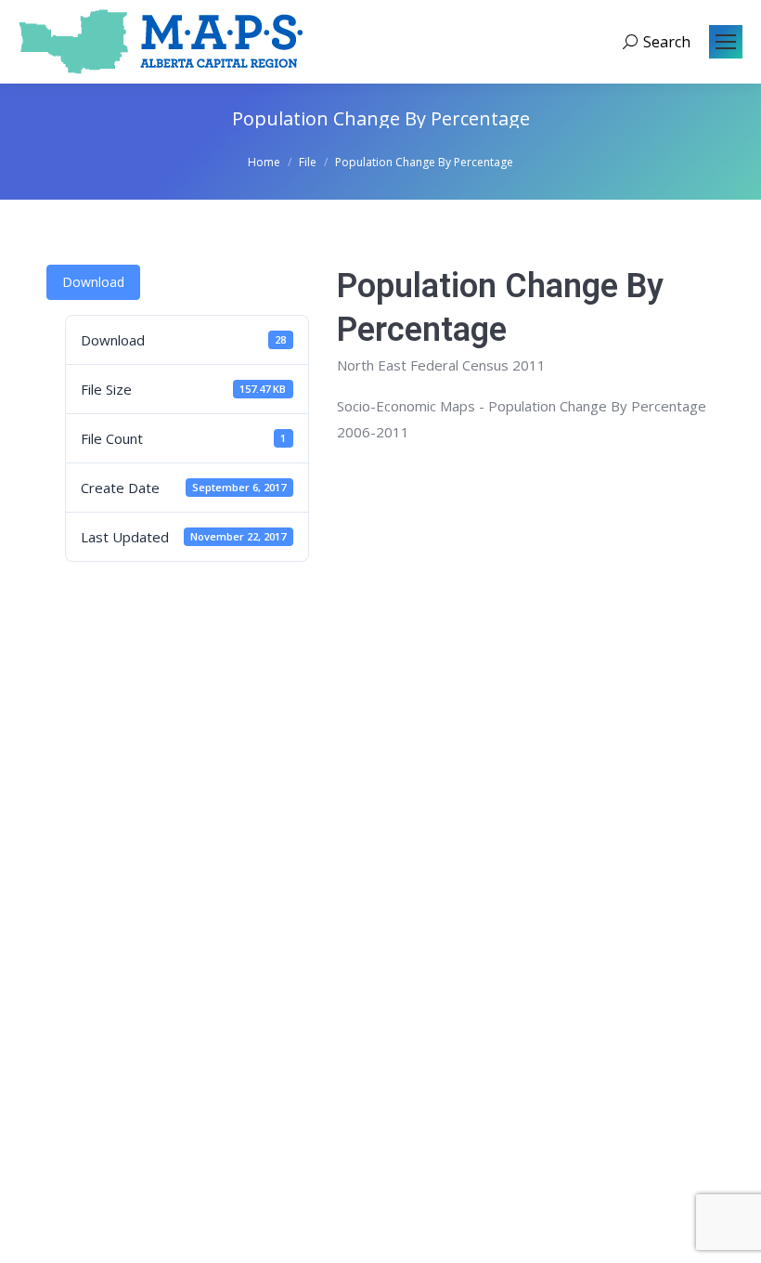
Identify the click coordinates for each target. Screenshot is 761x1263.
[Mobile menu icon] (725, 42)
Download (93, 282)
